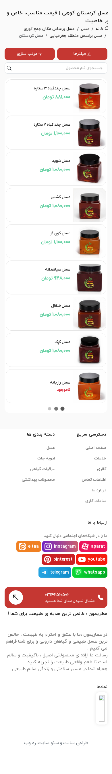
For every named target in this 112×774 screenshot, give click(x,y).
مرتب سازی (27, 54)
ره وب (30, 743)
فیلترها (80, 54)
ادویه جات (46, 458)
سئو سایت (48, 743)
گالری (101, 469)
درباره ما (99, 490)
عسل (85, 29)
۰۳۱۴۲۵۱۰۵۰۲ (57, 595)
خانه (99, 29)
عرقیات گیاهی (42, 469)
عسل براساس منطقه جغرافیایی (76, 36)
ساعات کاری (95, 501)
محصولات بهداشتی (38, 479)
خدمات (100, 458)
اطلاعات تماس (94, 479)
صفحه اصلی (96, 448)
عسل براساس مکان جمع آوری (49, 29)
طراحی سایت (75, 743)
